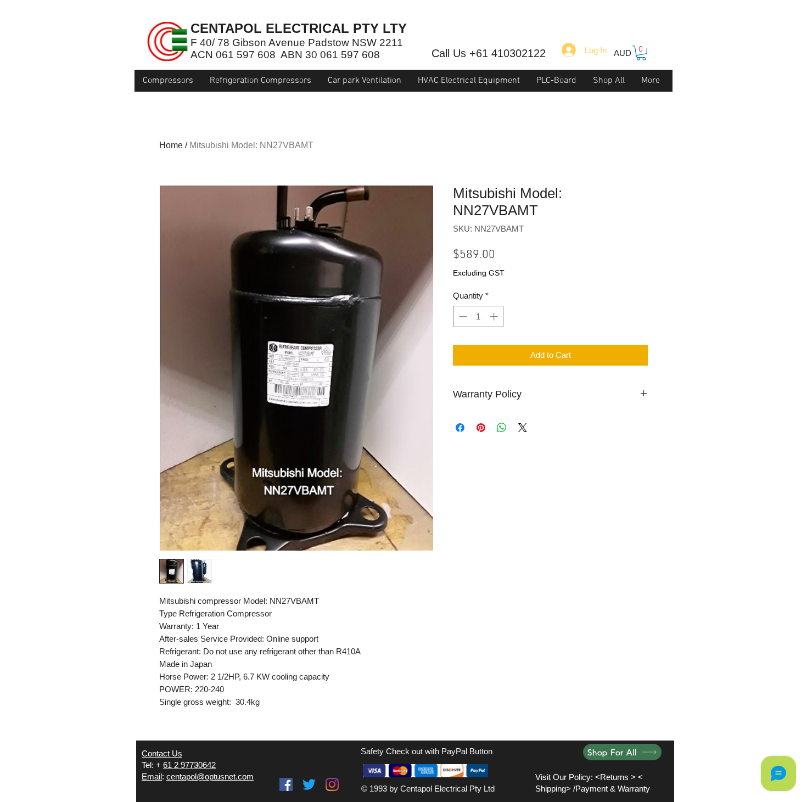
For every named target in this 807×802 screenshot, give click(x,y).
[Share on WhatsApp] (501, 427)
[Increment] (494, 316)
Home (171, 145)
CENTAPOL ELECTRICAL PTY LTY (298, 28)
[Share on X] (522, 427)
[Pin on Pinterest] (480, 427)
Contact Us (162, 753)
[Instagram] (332, 784)
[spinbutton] (478, 316)
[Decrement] (462, 316)
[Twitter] (309, 784)
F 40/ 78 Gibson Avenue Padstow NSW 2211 (296, 42)
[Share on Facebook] (460, 427)
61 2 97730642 (189, 765)
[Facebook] (286, 784)
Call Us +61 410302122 (488, 53)
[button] (641, 53)
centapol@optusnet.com (210, 776)
